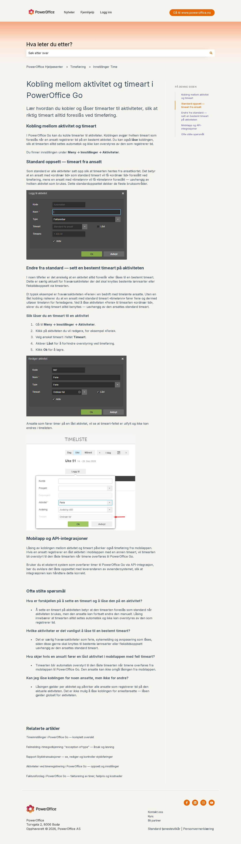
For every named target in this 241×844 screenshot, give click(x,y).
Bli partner (154, 820)
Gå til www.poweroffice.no (192, 12)
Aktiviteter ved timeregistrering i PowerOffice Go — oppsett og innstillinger (72, 766)
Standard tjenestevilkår (164, 829)
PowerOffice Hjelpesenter (44, 67)
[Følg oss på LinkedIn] (195, 803)
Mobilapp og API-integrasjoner (191, 127)
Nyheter (69, 12)
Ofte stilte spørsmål (192, 134)
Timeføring (78, 67)
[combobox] (116, 53)
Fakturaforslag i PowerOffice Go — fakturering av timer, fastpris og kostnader (74, 776)
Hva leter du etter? (49, 44)
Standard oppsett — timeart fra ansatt (192, 105)
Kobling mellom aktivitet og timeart (195, 96)
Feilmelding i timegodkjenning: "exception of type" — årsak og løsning (70, 747)
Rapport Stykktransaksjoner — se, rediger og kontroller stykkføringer (69, 756)
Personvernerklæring (198, 829)
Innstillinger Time (105, 67)
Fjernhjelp (87, 12)
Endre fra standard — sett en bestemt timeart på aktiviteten (194, 116)
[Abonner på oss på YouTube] (212, 803)
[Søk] (211, 53)
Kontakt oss (155, 812)
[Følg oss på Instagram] (203, 803)
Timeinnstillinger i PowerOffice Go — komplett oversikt (60, 737)
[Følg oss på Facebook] (187, 803)
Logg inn (106, 12)
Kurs (150, 816)
